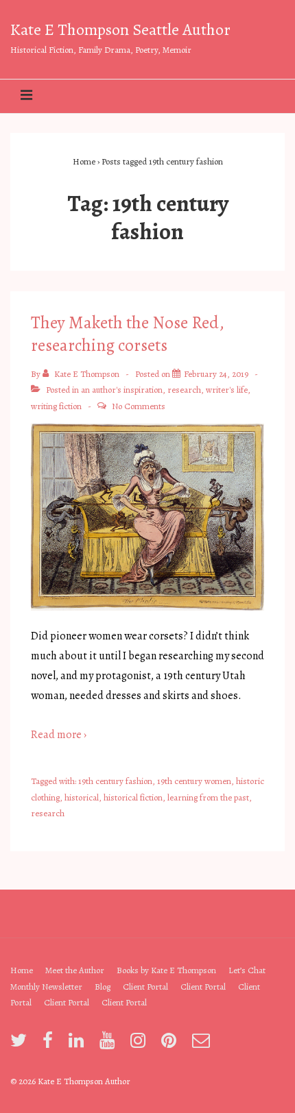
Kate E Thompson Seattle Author (120, 29)
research (184, 389)
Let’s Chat (247, 970)
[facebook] (50, 1045)
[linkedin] (79, 1045)
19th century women (194, 781)
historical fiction (133, 797)
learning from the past (208, 797)
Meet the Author (74, 970)
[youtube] (109, 1045)
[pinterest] (171, 1045)
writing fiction (56, 406)
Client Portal (145, 986)
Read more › (58, 734)
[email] (202, 1045)
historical (81, 797)
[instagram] (140, 1045)
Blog (102, 986)
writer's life (227, 389)
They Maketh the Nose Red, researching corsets (127, 334)
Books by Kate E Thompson (166, 970)
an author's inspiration (122, 389)
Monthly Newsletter (46, 986)
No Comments (138, 406)
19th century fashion (115, 781)
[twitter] (21, 1045)
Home (21, 970)
